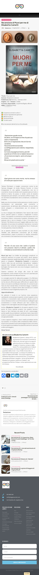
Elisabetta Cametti (13, 98)
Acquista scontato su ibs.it (11, 112)
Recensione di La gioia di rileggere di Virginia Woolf (22, 469)
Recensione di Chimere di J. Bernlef (22, 459)
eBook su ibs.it (8, 116)
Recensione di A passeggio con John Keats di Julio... (29, 397)
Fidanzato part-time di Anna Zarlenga (8, 397)
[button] (19, 15)
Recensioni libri (7, 19)
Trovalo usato (7, 120)
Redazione (8, 28)
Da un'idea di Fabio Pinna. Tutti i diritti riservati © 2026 (19, 570)
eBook (29, 103)
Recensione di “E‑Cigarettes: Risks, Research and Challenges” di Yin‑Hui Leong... (22, 439)
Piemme (14, 99)
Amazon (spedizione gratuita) (12, 114)
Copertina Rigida (21, 103)
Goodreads (23, 124)
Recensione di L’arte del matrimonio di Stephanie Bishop (23, 449)
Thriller (18, 101)
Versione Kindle (8, 118)
